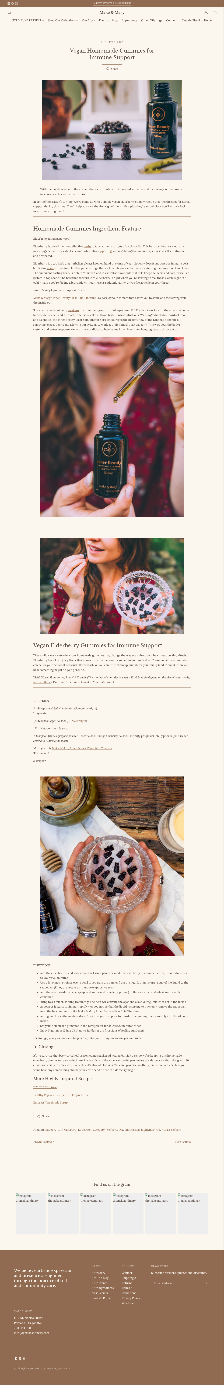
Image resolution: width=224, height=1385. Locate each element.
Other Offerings (151, 20)
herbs (87, 246)
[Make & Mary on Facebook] (9, 3)
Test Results (100, 1293)
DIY (121, 1129)
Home (208, 20)
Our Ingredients (103, 1288)
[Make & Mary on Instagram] (16, 3)
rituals (166, 1129)
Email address (162, 1279)
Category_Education (78, 1129)
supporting (104, 251)
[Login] (206, 12)
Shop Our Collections (62, 20)
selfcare (176, 1129)
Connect (171, 20)
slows (50, 268)
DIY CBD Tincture (45, 1087)
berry (66, 273)
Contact (127, 1272)
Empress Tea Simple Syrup (50, 1102)
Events (103, 20)
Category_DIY (53, 1129)
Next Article (183, 1141)
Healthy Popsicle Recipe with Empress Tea (61, 1095)
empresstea (132, 1129)
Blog (115, 20)
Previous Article (43, 1141)
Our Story (88, 20)
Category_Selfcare (105, 1129)
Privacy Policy (131, 1298)
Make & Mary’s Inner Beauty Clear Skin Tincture (65, 298)
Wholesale (128, 1303)
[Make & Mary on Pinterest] (12, 3)
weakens (73, 310)
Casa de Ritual (191, 20)
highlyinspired (150, 1129)
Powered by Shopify (58, 1368)
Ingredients (129, 20)
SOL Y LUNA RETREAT (26, 20)
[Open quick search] (53, 12)
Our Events (99, 1283)
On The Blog (100, 1278)
